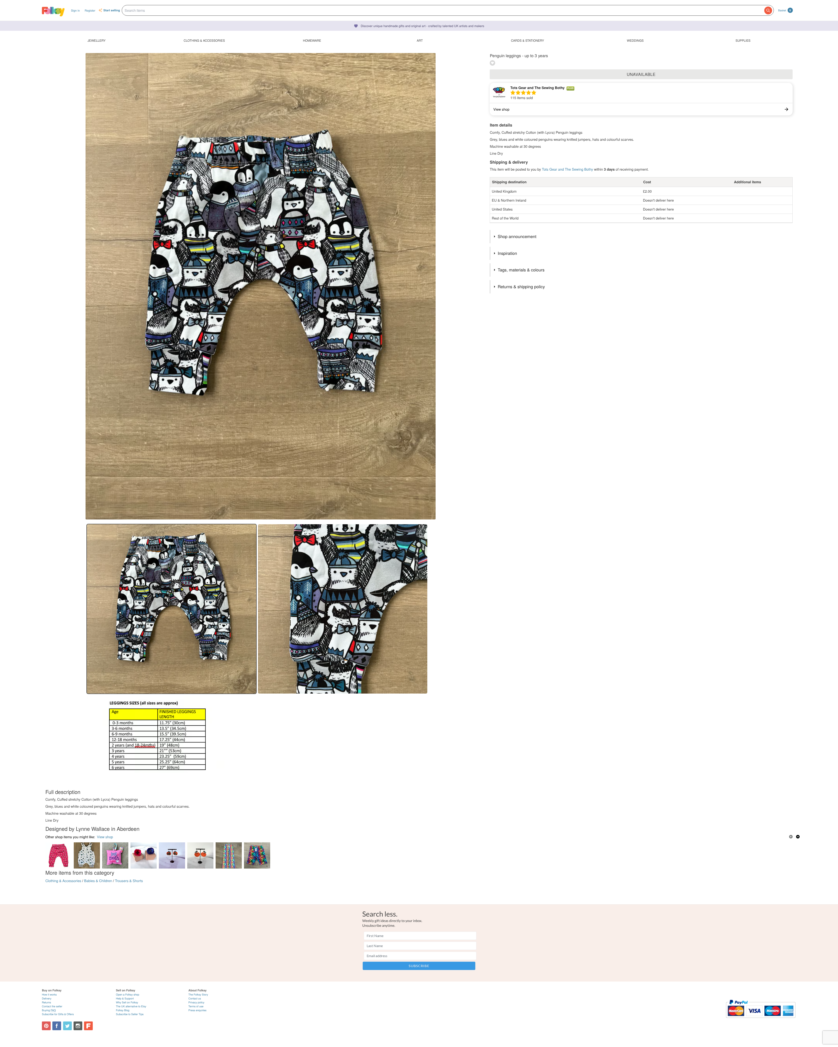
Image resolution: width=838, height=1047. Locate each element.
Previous (791, 836)
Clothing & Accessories (63, 880)
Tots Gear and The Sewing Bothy (537, 87)
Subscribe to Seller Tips (130, 1014)
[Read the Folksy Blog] (88, 1025)
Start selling (111, 10)
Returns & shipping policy (521, 287)
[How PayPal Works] (760, 1020)
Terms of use (195, 1006)
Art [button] (420, 40)
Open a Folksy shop (127, 994)
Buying (49, 1010)
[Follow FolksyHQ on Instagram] (78, 1025)
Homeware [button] (312, 40)
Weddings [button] (635, 40)
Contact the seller (52, 1006)
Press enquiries (197, 1010)
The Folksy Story (198, 994)
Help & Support (125, 998)
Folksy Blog (122, 1010)
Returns (46, 1002)
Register (90, 10)
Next (798, 836)
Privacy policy (196, 1002)
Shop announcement (517, 236)
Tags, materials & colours (521, 270)
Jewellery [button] (97, 40)
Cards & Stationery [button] (527, 40)
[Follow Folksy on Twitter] (67, 1025)
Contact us (194, 998)
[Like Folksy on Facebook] (56, 1025)
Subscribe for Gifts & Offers (58, 1014)
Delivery (46, 998)
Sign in (75, 10)
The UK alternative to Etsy (131, 1006)
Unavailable (641, 74)
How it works (49, 994)
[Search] (768, 10)
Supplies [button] (742, 40)
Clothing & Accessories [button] (204, 40)
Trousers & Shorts (129, 880)
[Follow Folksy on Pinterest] (46, 1025)
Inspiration (507, 253)
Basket (784, 10)
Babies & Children (98, 880)
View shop (105, 836)
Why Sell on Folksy (127, 1002)
